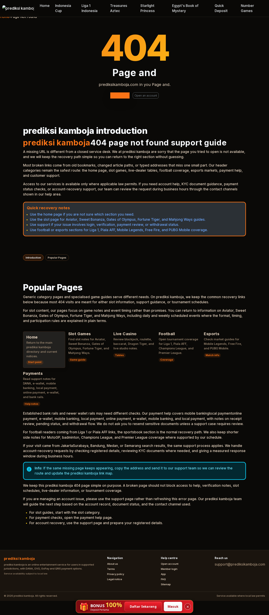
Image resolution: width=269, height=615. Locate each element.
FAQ (163, 579)
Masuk (173, 606)
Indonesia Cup (63, 8)
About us (112, 563)
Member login (169, 568)
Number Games (247, 8)
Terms (111, 568)
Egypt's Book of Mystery (185, 8)
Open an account (145, 95)
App (163, 574)
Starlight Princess (147, 8)
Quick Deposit (221, 8)
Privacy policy (115, 574)
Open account (169, 563)
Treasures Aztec (118, 8)
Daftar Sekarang (143, 606)
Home (45, 6)
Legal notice (114, 579)
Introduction (33, 257)
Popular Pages (57, 257)
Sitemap (166, 584)
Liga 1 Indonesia (89, 8)
